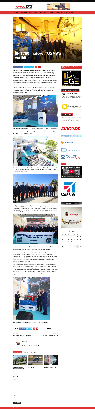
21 (74, 244)
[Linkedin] (28, 346)
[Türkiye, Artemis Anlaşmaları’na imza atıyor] (51, 360)
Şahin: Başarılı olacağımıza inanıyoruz (22, 335)
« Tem (62, 251)
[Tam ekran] (80, 176)
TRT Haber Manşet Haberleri (70, 90)
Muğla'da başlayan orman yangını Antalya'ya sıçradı (70, 94)
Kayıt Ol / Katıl (27, 0)
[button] (80, 12)
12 (68, 241)
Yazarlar (44, 0)
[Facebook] (72, 1)
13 (71, 241)
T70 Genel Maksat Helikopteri (43, 322)
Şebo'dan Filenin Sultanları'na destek (71, 117)
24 (62, 246)
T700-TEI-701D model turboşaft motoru (20, 323)
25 (65, 246)
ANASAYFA (16, 12)
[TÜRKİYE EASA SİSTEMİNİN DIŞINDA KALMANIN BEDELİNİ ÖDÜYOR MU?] (20, 360)
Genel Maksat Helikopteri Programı (26, 322)
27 (71, 246)
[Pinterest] (30, 346)
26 (68, 246)
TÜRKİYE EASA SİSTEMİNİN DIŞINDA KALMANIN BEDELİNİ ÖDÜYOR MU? (20, 367)
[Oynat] (62, 176)
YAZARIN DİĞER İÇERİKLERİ (29, 352)
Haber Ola (18, 61)
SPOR (41, 12)
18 (65, 244)
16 (80, 241)
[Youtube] (81, 1)
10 (62, 241)
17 (62, 244)
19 (68, 244)
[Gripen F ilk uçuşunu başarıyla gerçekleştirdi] (35, 360)
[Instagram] (75, 1)
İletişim (40, 0)
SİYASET (71, 12)
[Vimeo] (79, 1)
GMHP (35, 322)
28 (74, 246)
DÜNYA (30, 12)
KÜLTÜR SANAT (59, 12)
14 (74, 241)
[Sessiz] (78, 176)
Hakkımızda (36, 0)
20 (71, 244)
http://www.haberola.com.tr (26, 343)
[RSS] (32, 346)
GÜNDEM (46, 12)
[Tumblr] (35, 346)
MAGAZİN (66, 12)
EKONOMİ (36, 12)
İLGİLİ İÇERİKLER (18, 352)
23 (80, 244)
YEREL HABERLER (23, 12)
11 (65, 241)
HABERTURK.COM (67, 114)
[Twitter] (77, 1)
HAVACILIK (52, 12)
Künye (32, 0)
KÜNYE (81, 407)
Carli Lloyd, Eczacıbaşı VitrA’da (50, 335)
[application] (71, 172)
